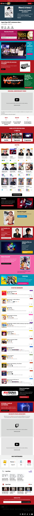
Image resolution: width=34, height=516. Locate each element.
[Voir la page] (17, 293)
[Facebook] (23, 514)
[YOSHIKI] (13, 155)
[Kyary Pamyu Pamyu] (5, 185)
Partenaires (28, 510)
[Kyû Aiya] (21, 170)
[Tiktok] (27, 514)
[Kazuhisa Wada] (13, 170)
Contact (32, 510)
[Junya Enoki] (29, 155)
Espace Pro (25, 510)
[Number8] (29, 185)
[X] (30, 514)
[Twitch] (25, 514)
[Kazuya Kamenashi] (21, 155)
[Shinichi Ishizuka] (21, 185)
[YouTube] (32, 514)
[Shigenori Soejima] (5, 170)
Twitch (12, 416)
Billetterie (29, 3)
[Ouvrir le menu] (33, 3)
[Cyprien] (13, 185)
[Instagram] (20, 514)
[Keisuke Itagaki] (5, 155)
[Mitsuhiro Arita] (29, 170)
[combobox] (4, 507)
